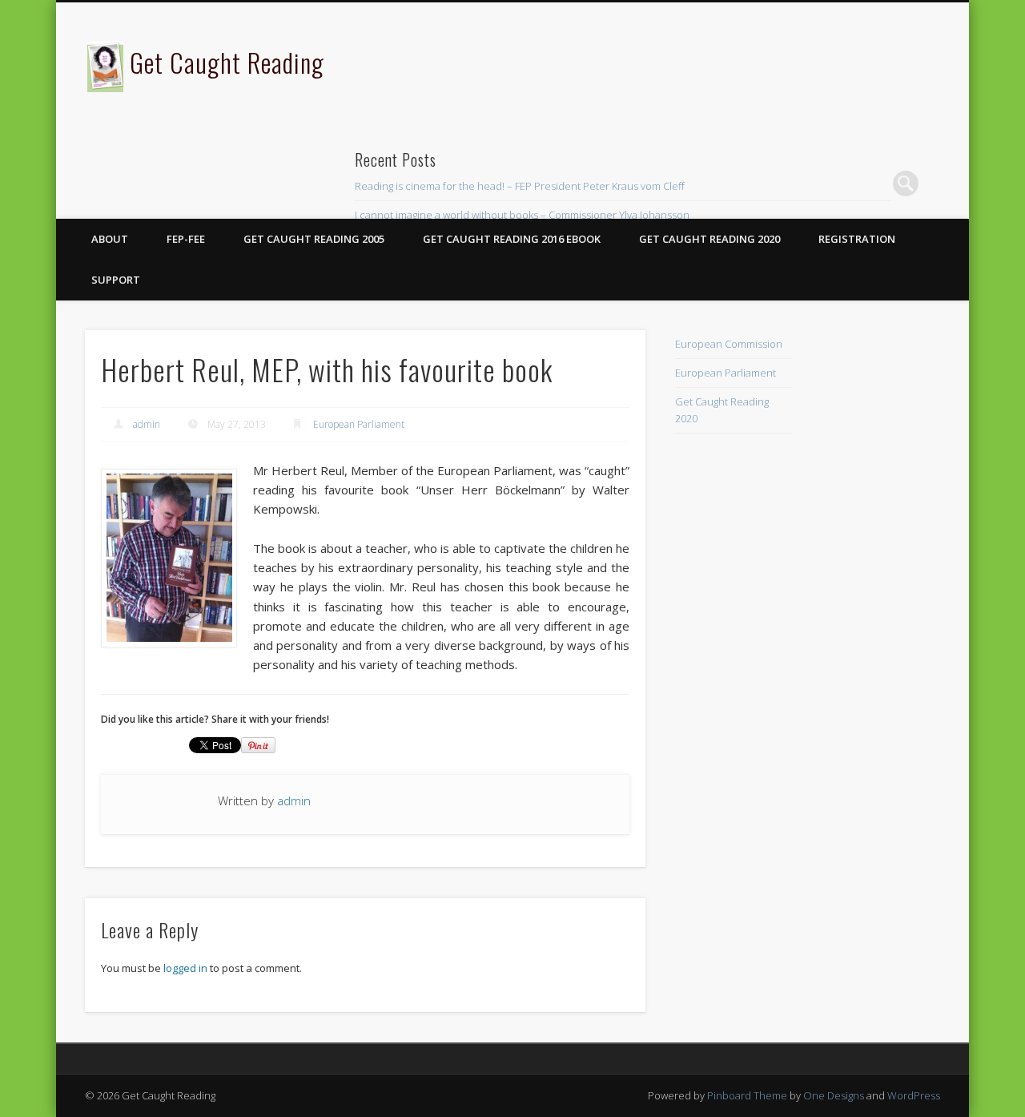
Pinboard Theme (747, 1095)
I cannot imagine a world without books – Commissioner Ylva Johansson (522, 215)
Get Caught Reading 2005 (313, 239)
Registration (856, 239)
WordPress (913, 1095)
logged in (185, 968)
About (109, 239)
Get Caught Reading (227, 62)
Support (115, 279)
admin (146, 424)
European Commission (728, 344)
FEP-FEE (186, 239)
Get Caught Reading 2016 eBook (512, 239)
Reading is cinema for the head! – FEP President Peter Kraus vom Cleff (520, 186)
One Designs (833, 1095)
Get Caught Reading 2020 (709, 239)
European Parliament (358, 424)
